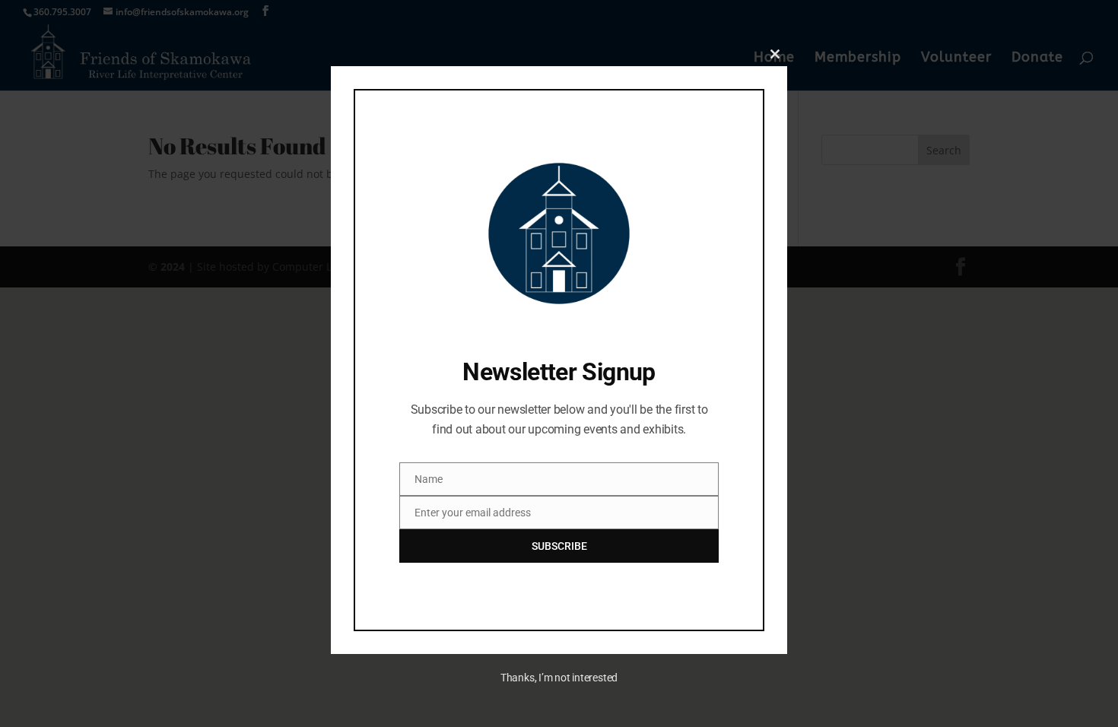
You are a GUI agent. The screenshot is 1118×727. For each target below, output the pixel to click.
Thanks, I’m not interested (559, 677)
